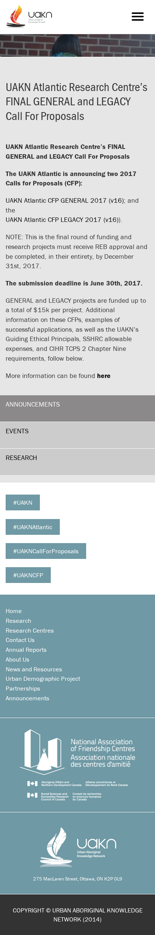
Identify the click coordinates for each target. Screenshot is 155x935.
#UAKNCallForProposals (46, 551)
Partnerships (23, 688)
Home (14, 611)
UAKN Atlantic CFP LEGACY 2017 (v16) (62, 219)
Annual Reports (26, 649)
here (104, 375)
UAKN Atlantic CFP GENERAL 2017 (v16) (65, 200)
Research (21, 457)
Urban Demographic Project (43, 678)
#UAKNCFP (28, 575)
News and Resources (34, 669)
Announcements (33, 404)
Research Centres (30, 630)
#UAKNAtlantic (32, 527)
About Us (17, 659)
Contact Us (20, 640)
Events (17, 431)
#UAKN (22, 502)
